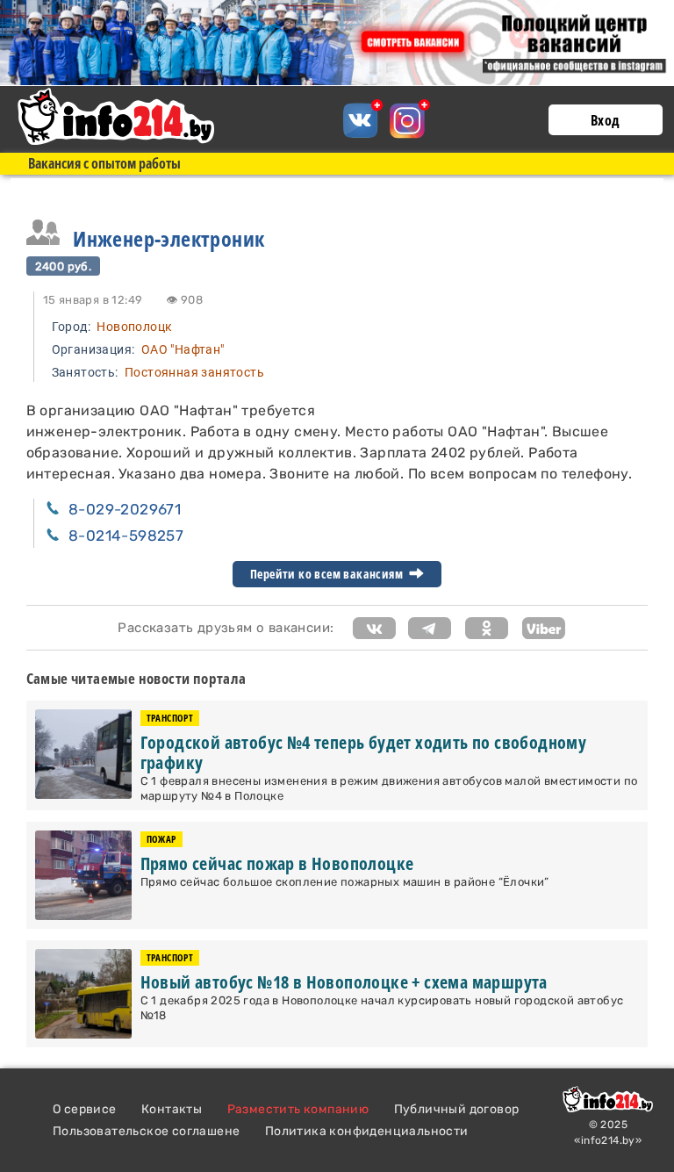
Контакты (171, 1109)
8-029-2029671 (124, 509)
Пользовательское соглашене (146, 1131)
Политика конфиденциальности (367, 1131)
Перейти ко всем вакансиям (327, 574)
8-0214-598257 (125, 535)
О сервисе (85, 1109)
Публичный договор (457, 1109)
